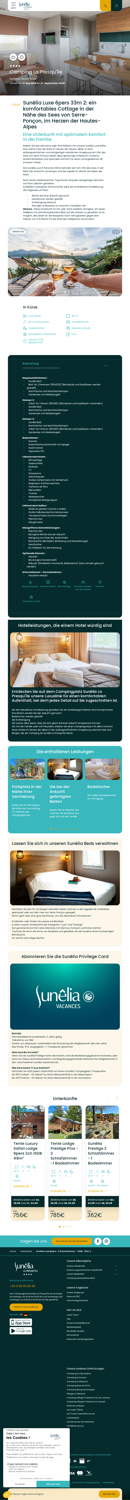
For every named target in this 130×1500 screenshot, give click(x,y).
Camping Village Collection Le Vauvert (86, 1401)
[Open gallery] (13, 57)
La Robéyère (73, 1417)
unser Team (73, 1315)
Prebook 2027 (73, 1296)
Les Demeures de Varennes (80, 1421)
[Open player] (21, 57)
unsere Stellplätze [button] (75, 1274)
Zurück (16, 104)
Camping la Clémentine (79, 1373)
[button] (116, 5)
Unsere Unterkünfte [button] (76, 1266)
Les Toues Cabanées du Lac (81, 1413)
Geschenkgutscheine (77, 1300)
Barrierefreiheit (74, 1327)
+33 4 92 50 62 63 (22, 1286)
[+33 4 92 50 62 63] (105, 5)
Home (13, 1251)
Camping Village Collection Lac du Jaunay (88, 1397)
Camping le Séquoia (77, 1381)
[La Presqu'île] (26, 5)
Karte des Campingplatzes (80, 1339)
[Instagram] (106, 1241)
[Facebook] (98, 1241)
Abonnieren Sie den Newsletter (72, 1241)
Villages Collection (76, 1393)
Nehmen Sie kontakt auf (26, 1307)
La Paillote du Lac (75, 1426)
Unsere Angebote (75, 1292)
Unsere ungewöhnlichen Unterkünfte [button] (84, 1270)
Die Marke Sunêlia (75, 1331)
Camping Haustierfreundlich (81, 1278)
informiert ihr (73, 1335)
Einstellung (108, 1482)
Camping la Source (76, 1377)
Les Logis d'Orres (75, 1409)
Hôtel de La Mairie (75, 1405)
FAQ (69, 1319)
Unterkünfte (26, 1251)
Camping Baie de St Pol (78, 1385)
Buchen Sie (109, 1494)
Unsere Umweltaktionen (78, 1323)
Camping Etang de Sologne (81, 1389)
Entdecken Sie (21, 1186)
